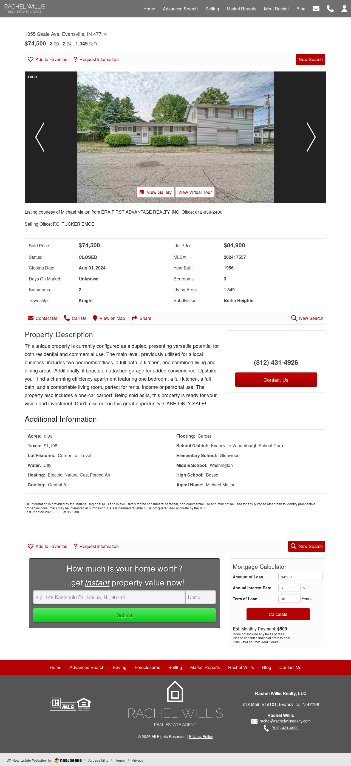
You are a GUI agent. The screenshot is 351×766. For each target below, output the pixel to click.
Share (145, 318)
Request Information (99, 59)
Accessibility (98, 760)
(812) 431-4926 (276, 362)
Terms (120, 760)
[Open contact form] (316, 8)
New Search (311, 59)
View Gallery (159, 192)
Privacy (138, 760)
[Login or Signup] (344, 8)
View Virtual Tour (195, 192)
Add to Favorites (51, 59)
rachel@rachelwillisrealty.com (285, 721)
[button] (40, 137)
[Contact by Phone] (330, 8)
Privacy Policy (201, 736)
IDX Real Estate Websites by (29, 760)
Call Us (79, 318)
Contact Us (46, 318)
